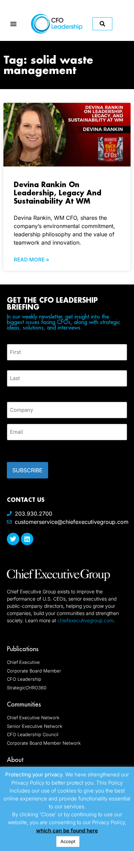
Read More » (31, 259)
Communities (24, 704)
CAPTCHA (20, 449)
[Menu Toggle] (13, 23)
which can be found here (67, 830)
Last (12, 391)
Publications (22, 649)
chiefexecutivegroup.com (85, 620)
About (15, 760)
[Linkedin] (27, 539)
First (12, 364)
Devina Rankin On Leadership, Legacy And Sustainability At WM (57, 192)
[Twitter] (13, 539)
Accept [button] (67, 841)
